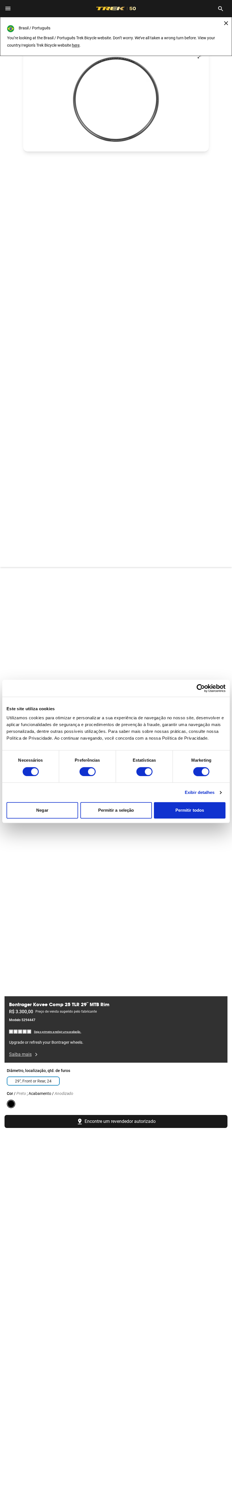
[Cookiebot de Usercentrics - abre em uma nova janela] (200, 688)
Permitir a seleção (116, 810)
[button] (116, 99)
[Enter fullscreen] (199, 57)
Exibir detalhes (200, 792)
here (76, 45)
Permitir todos (189, 810)
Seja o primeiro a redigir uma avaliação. (57, 1031)
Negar (42, 810)
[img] (20, 1031)
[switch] (88, 771)
